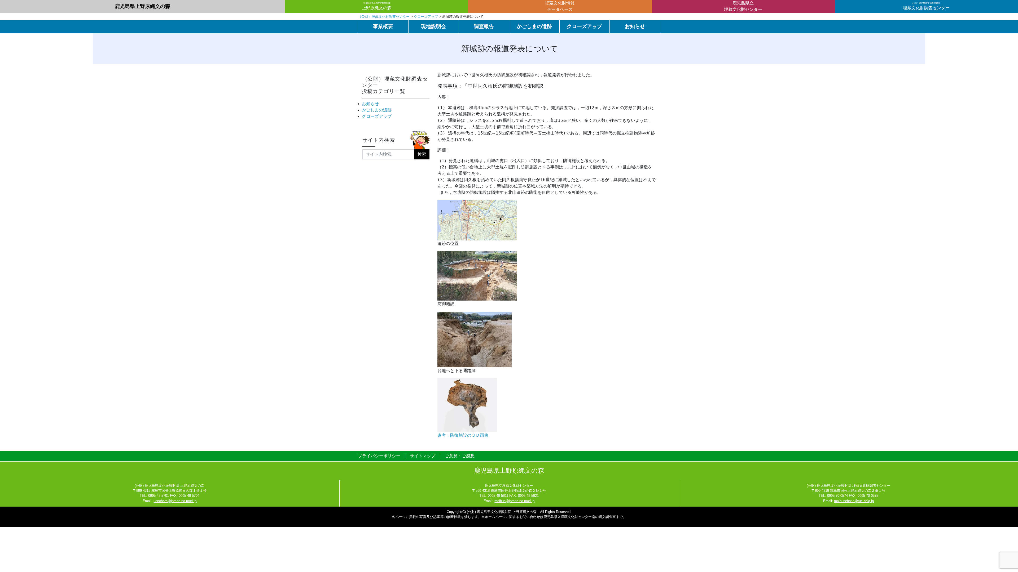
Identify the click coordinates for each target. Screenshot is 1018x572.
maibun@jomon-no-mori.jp (514, 501)
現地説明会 (433, 26)
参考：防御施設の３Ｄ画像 (462, 435)
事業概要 (383, 26)
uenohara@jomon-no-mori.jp (174, 501)
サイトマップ (422, 456)
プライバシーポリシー (379, 456)
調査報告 (484, 26)
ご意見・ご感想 (460, 456)
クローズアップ (584, 26)
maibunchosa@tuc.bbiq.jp (854, 501)
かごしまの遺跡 (534, 26)
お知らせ (635, 26)
